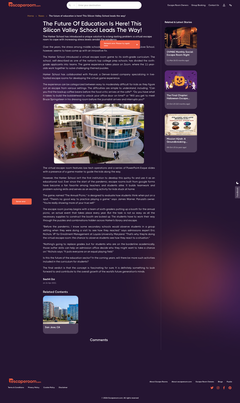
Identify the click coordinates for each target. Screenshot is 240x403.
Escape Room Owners (178, 5)
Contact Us (213, 5)
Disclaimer (63, 387)
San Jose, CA (52, 327)
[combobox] (104, 5)
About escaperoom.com (182, 382)
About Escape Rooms (159, 382)
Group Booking (198, 5)
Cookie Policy (49, 387)
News (41, 16)
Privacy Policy (33, 387)
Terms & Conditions (16, 387)
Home (31, 16)
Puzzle (229, 382)
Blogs (220, 382)
